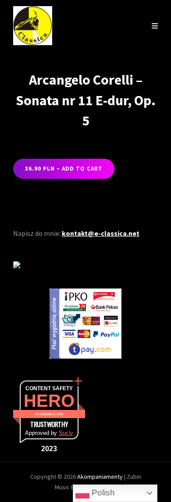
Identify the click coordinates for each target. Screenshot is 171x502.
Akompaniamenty (100, 477)
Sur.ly (66, 433)
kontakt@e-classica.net (100, 233)
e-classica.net (49, 413)
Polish (102, 492)
